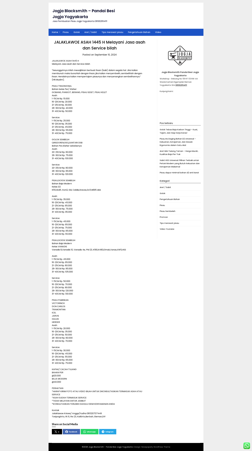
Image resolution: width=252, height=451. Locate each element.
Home (55, 32)
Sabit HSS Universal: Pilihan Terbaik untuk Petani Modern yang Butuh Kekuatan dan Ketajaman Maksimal (180, 163)
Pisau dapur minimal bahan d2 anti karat (179, 172)
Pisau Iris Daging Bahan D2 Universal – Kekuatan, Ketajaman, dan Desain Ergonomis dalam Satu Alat (178, 142)
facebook (73, 432)
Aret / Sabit (90, 32)
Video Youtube (167, 229)
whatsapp (91, 432)
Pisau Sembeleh (167, 211)
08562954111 (181, 85)
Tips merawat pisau (112, 32)
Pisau (66, 32)
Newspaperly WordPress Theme (155, 447)
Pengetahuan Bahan (139, 32)
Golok (77, 32)
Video (158, 32)
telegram (109, 432)
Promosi (164, 217)
